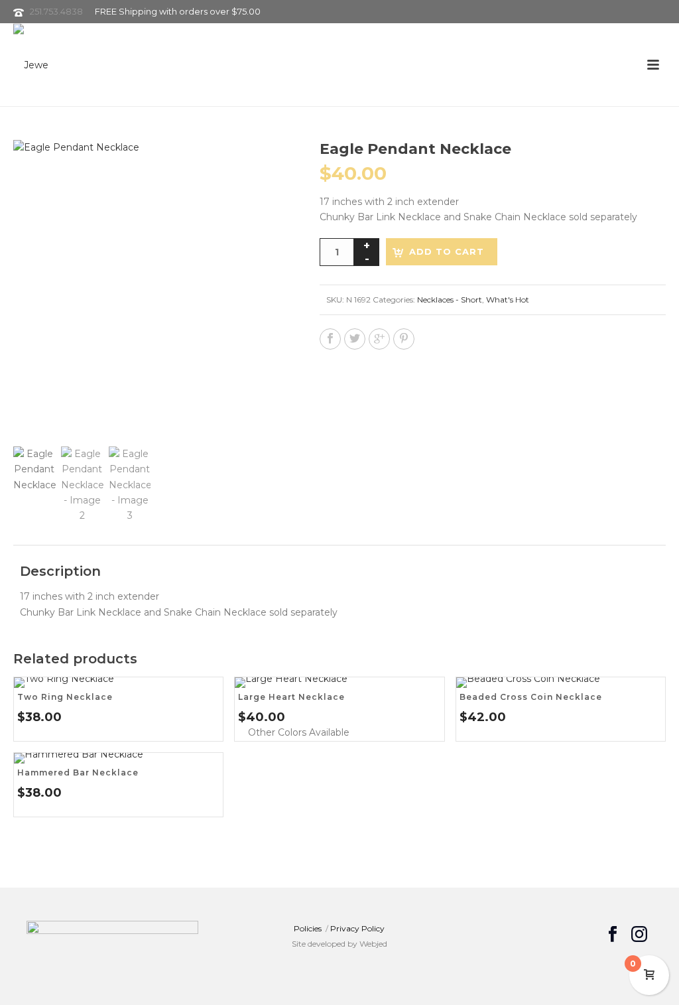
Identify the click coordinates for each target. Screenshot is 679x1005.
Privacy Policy (357, 928)
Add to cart (446, 251)
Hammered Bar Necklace (78, 772)
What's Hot (507, 299)
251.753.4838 (56, 11)
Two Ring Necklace (65, 697)
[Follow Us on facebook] (613, 934)
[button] (267, 165)
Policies (308, 928)
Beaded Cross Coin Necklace (531, 697)
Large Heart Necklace (291, 697)
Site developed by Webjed (339, 944)
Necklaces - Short (449, 299)
